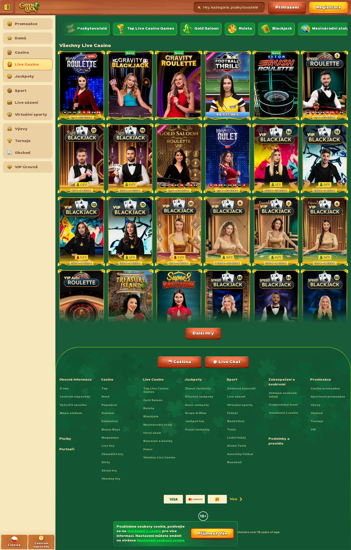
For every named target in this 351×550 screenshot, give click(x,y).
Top (104, 388)
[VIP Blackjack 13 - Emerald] (324, 158)
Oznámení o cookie (283, 413)
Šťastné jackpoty (199, 396)
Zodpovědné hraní (283, 404)
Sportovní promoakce (328, 396)
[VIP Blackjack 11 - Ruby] (130, 231)
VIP (313, 429)
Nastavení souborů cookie (161, 540)
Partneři (66, 449)
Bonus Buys (110, 429)
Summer (108, 413)
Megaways (110, 437)
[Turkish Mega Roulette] (227, 158)
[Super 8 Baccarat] (178, 304)
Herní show (152, 433)
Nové (105, 396)
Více (235, 500)
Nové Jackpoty (197, 405)
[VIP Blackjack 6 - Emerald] (324, 231)
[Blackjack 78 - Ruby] (130, 158)
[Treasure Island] (130, 304)
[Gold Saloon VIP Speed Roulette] (178, 158)
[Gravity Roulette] (178, 86)
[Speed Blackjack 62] (324, 304)
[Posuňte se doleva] (68, 28)
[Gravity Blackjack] (130, 86)
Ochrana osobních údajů (283, 395)
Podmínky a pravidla (279, 441)
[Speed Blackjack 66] (227, 304)
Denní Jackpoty (197, 429)
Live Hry (108, 446)
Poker (148, 449)
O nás (64, 388)
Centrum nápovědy (75, 396)
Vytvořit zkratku (73, 405)
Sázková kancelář (241, 388)
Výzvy (315, 405)
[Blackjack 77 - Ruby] (81, 158)
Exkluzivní (109, 421)
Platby (65, 439)
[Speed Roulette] (324, 86)
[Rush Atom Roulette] (276, 86)
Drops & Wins (196, 413)
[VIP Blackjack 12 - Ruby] (81, 231)
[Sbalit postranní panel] (8, 7)
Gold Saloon (152, 400)
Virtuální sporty (240, 405)
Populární (109, 405)
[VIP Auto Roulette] (81, 304)
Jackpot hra (194, 421)
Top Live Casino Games (156, 390)
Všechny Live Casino (159, 457)
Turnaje (317, 421)
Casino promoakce (325, 388)
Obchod (317, 413)
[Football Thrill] (227, 86)
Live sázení (236, 396)
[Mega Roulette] (81, 86)
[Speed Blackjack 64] (276, 304)
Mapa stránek (71, 413)
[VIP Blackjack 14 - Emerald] (276, 158)
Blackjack (151, 416)
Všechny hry (110, 478)
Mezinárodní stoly (157, 425)
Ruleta (148, 408)
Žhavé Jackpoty (198, 388)
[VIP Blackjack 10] (178, 231)
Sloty (105, 462)
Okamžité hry (112, 454)
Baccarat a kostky (158, 441)
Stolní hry (109, 470)
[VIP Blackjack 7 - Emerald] (276, 231)
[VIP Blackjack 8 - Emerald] (227, 231)
